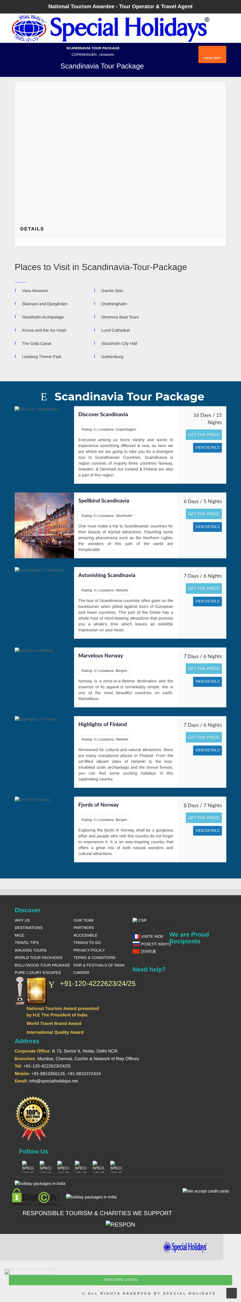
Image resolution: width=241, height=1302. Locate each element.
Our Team (83, 920)
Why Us (22, 920)
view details (207, 448)
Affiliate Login (120, 1280)
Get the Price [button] (204, 434)
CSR (141, 920)
